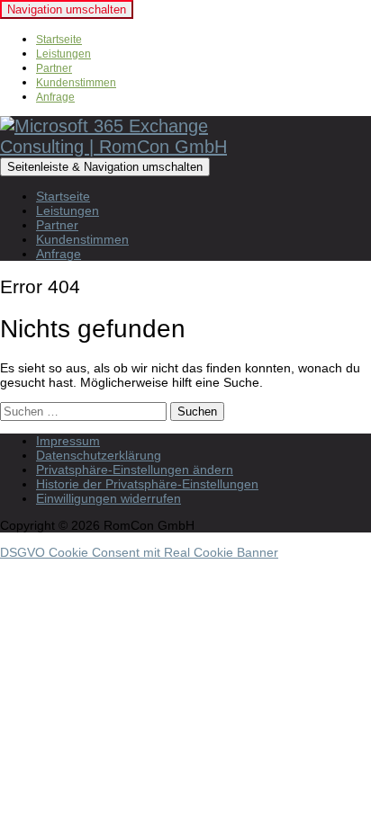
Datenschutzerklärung (98, 455)
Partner (54, 68)
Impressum (68, 441)
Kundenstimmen (76, 82)
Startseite (59, 39)
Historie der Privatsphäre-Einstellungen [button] (147, 484)
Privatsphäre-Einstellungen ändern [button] (134, 469)
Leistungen (63, 54)
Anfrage (55, 97)
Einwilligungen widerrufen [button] (108, 498)
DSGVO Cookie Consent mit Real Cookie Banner (139, 552)
